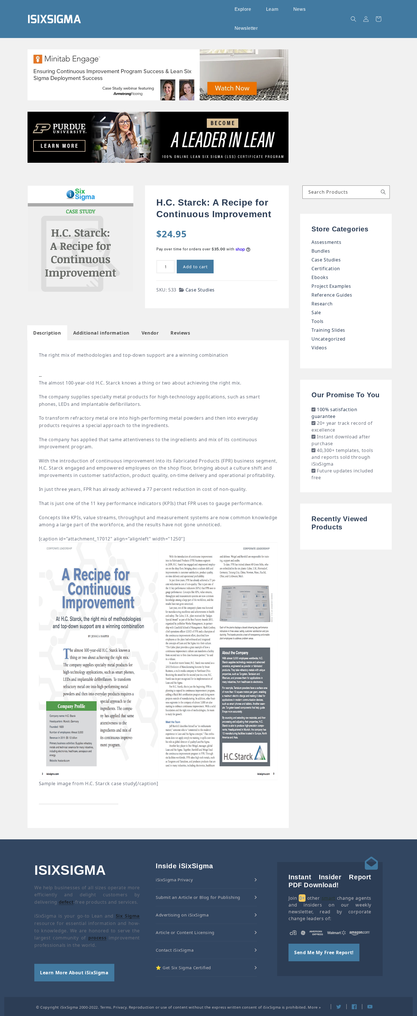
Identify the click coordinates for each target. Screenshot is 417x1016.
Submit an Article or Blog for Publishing (198, 897)
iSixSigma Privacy (174, 879)
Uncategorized (328, 339)
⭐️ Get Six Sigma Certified (183, 967)
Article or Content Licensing (185, 932)
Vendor (150, 333)
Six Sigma (128, 916)
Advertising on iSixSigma (182, 915)
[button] (243, 9)
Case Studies (200, 290)
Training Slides (328, 330)
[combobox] (346, 192)
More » (314, 1007)
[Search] (383, 192)
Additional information (101, 333)
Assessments (326, 242)
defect (66, 902)
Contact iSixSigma (174, 950)
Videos (319, 348)
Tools (317, 321)
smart (328, 898)
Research (322, 304)
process (97, 938)
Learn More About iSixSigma (74, 972)
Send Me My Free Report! (324, 952)
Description (47, 333)
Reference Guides (331, 295)
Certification (325, 268)
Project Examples (331, 286)
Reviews (180, 333)
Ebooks (319, 277)
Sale (316, 312)
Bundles (320, 251)
